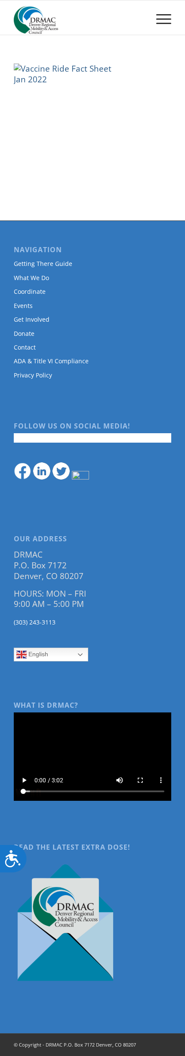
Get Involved (31, 319)
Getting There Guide (43, 263)
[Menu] (159, 17)
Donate (24, 333)
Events (23, 306)
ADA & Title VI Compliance (51, 361)
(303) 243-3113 (35, 622)
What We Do (31, 278)
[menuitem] (159, 17)
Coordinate (30, 291)
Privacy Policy (33, 375)
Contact (25, 347)
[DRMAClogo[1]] (76, 17)
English (37, 654)
